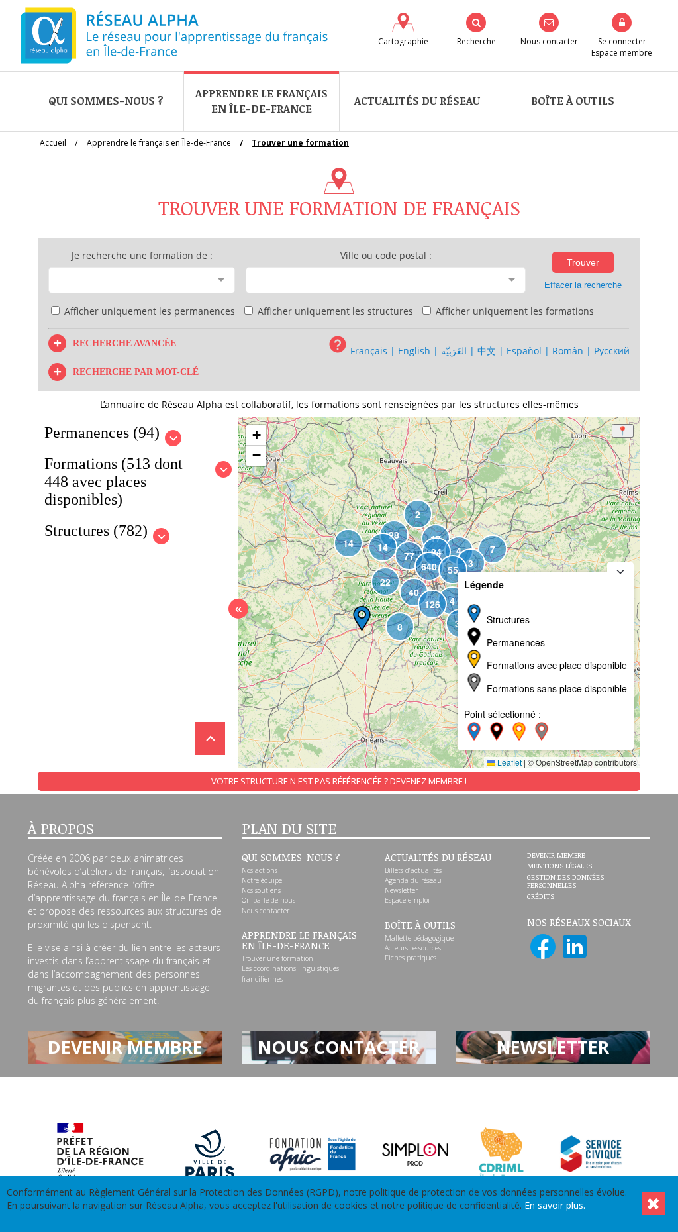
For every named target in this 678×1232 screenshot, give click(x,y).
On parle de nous (268, 900)
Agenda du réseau (413, 880)
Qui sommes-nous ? (106, 100)
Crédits (540, 897)
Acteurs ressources (413, 947)
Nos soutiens (261, 890)
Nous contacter (265, 910)
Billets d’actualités (413, 870)
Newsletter (401, 890)
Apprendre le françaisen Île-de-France (261, 101)
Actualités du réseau (417, 100)
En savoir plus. (554, 1205)
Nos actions (259, 870)
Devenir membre (556, 856)
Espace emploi (407, 900)
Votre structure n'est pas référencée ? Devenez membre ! (339, 781)
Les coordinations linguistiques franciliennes (290, 973)
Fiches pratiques (410, 957)
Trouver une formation (277, 958)
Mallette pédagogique (419, 938)
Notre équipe (262, 880)
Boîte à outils (572, 100)
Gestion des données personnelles (565, 881)
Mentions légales (559, 866)
